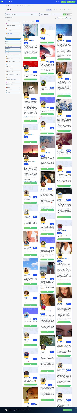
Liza (25, 358)
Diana (25, 98)
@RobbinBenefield (60, 231)
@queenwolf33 (42, 108)
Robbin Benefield (61, 230)
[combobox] (56, 14)
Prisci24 (25, 274)
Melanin (25, 216)
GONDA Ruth (27, 247)
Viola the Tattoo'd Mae (29, 161)
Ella (41, 127)
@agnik (25, 340)
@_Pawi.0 (25, 298)
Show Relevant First (62, 18)
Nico (58, 115)
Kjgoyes (42, 351)
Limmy (58, 171)
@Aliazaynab (59, 41)
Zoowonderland (27, 134)
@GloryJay (25, 378)
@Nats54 (42, 88)
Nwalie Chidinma (61, 258)
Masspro (26, 403)
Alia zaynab (60, 40)
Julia (41, 223)
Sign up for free (67, 410)
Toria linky (26, 319)
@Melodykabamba (60, 151)
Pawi (25, 297)
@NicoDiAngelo (60, 116)
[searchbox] (58, 14)
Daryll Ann (59, 369)
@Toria (25, 320)
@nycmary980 (59, 304)
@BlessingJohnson (43, 312)
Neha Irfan (59, 399)
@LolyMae (25, 162)
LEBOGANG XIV (27, 40)
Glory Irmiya (26, 377)
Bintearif (42, 384)
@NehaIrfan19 (59, 400)
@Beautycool (26, 198)
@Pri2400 (25, 275)
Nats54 (42, 87)
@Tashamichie (26, 248)
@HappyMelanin (26, 217)
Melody (59, 150)
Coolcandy (26, 197)
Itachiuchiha (43, 152)
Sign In (57, 1)
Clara (41, 188)
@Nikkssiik (59, 342)
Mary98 (59, 303)
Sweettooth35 (43, 61)
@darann (58, 370)
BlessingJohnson (44, 311)
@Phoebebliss (59, 259)
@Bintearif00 (42, 385)
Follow (26, 43)
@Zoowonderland (27, 135)
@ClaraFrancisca (43, 189)
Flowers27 (42, 247)
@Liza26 (25, 359)
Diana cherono (43, 34)
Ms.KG (25, 71)
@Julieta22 (42, 352)
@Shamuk (59, 79)
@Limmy (58, 172)
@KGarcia (25, 72)
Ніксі (58, 341)
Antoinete (42, 107)
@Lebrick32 (26, 41)
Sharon (59, 78)
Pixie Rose (42, 278)
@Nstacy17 (59, 200)
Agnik (25, 339)
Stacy (58, 199)
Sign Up (63, 1)
